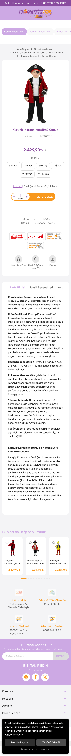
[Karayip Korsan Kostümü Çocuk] (35, 93)
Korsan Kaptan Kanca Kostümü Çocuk (35, 562)
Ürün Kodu (29, 219)
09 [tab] (47, 578)
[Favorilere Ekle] (7, 543)
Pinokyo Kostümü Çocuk (58, 562)
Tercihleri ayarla (19, 742)
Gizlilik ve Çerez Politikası (37, 749)
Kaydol (61, 656)
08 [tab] (44, 578)
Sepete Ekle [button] (45, 196)
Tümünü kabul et (51, 742)
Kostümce (46, 136)
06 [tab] (39, 578)
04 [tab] (33, 578)
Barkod (25, 223)
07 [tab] (41, 578)
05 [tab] (36, 578)
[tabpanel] (35, 93)
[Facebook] (35, 677)
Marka (28, 136)
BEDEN (35, 158)
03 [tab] (31, 578)
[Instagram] (26, 677)
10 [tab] (49, 578)
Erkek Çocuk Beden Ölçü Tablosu (40, 186)
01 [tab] (24, 578)
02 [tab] (28, 578)
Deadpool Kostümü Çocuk (12, 562)
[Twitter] (45, 677)
